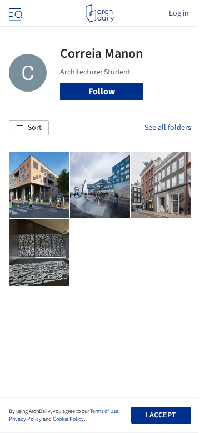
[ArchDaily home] (100, 13)
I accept (161, 415)
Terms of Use (104, 411)
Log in (179, 13)
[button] (29, 128)
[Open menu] (14, 13)
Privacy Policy (25, 419)
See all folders (167, 127)
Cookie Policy (68, 419)
